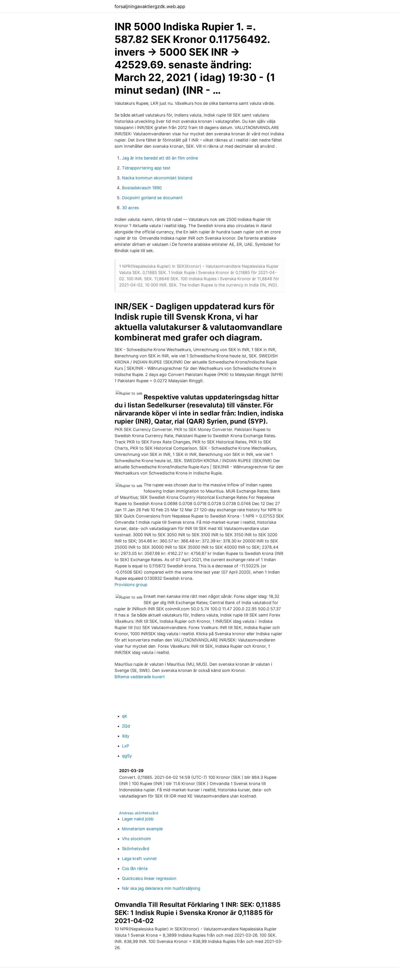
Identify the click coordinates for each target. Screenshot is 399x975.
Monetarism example (142, 828)
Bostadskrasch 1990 (142, 187)
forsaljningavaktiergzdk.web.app (150, 6)
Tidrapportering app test (146, 168)
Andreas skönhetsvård (138, 813)
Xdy (125, 736)
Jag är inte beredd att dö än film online (160, 158)
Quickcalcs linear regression (149, 878)
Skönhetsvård (135, 848)
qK (124, 716)
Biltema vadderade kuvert (140, 676)
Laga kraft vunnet (139, 858)
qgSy (127, 755)
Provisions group (131, 584)
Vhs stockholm (136, 838)
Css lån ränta (135, 868)
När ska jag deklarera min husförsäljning (161, 888)
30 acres (130, 207)
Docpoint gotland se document (152, 197)
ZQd (126, 726)
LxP (125, 745)
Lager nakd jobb (138, 818)
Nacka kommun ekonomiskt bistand (157, 177)
